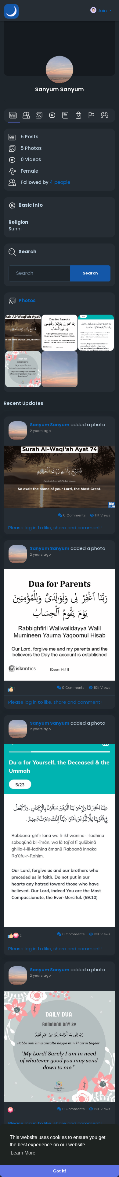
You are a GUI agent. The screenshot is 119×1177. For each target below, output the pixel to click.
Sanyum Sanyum (59, 89)
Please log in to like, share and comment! (55, 527)
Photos (27, 300)
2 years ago (40, 430)
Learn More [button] (23, 1152)
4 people (60, 182)
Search (90, 273)
